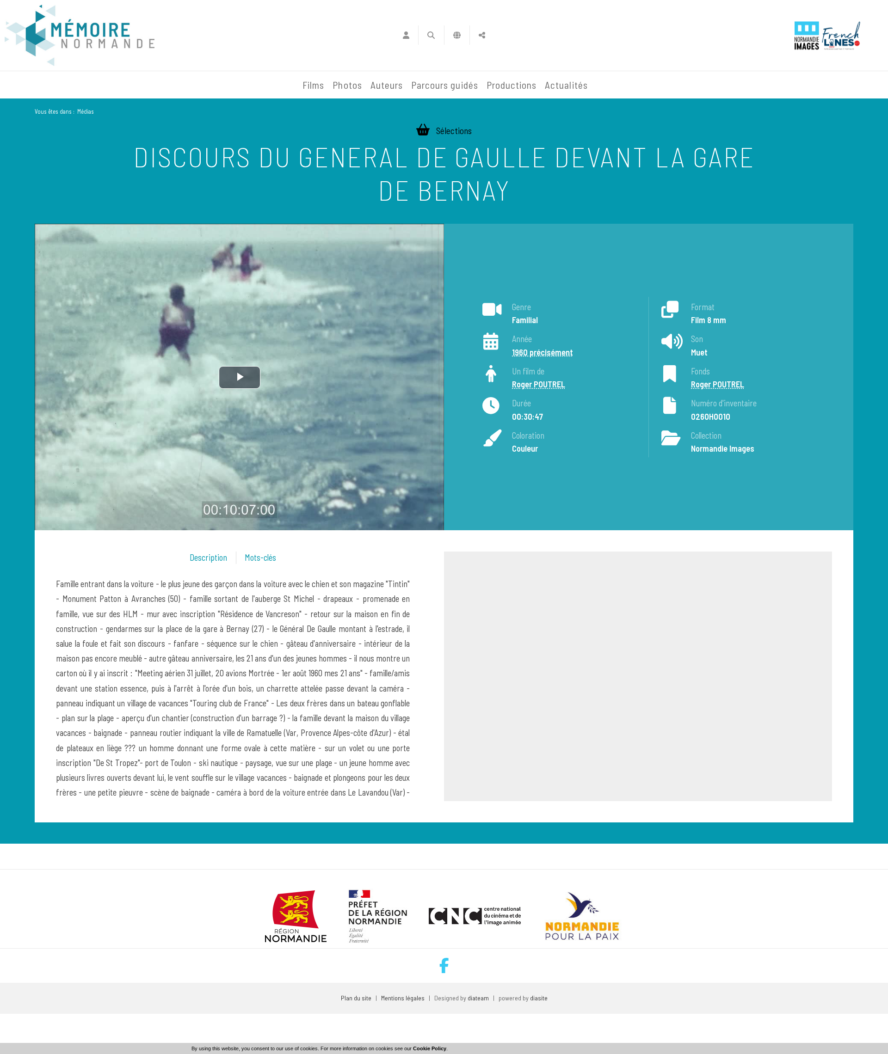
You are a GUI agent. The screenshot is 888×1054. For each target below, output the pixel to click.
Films (313, 85)
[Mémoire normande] (79, 35)
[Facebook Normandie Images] (444, 965)
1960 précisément (542, 352)
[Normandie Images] (807, 35)
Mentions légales (403, 998)
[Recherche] (431, 35)
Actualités (566, 85)
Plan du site (356, 998)
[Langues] (457, 35)
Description (208, 557)
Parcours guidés (444, 85)
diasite (539, 998)
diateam (478, 998)
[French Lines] (841, 35)
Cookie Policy (429, 1048)
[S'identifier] (406, 35)
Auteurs (386, 85)
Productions (512, 85)
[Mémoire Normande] (198, 85)
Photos (347, 85)
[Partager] (482, 35)
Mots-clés (260, 557)
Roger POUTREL (538, 385)
